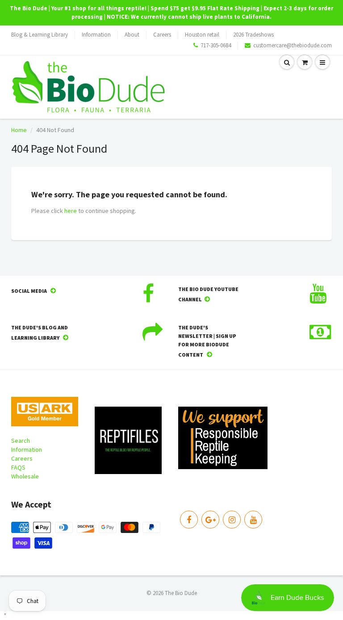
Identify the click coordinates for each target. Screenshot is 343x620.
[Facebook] (189, 519)
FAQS (18, 467)
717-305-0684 (216, 45)
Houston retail (202, 34)
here (70, 211)
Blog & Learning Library (39, 34)
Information (96, 34)
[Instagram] (232, 519)
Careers (162, 34)
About (132, 34)
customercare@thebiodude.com (292, 45)
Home (19, 130)
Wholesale (25, 476)
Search (20, 441)
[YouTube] (253, 519)
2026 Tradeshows (253, 34)
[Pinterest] (210, 519)
